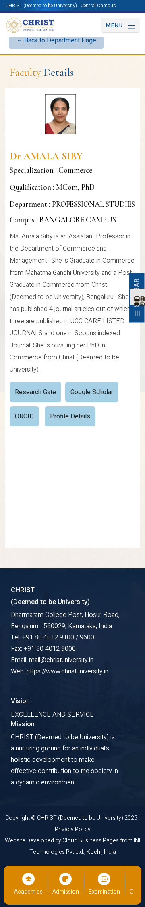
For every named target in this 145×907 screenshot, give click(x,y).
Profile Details (70, 416)
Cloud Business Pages (91, 840)
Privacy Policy (73, 829)
